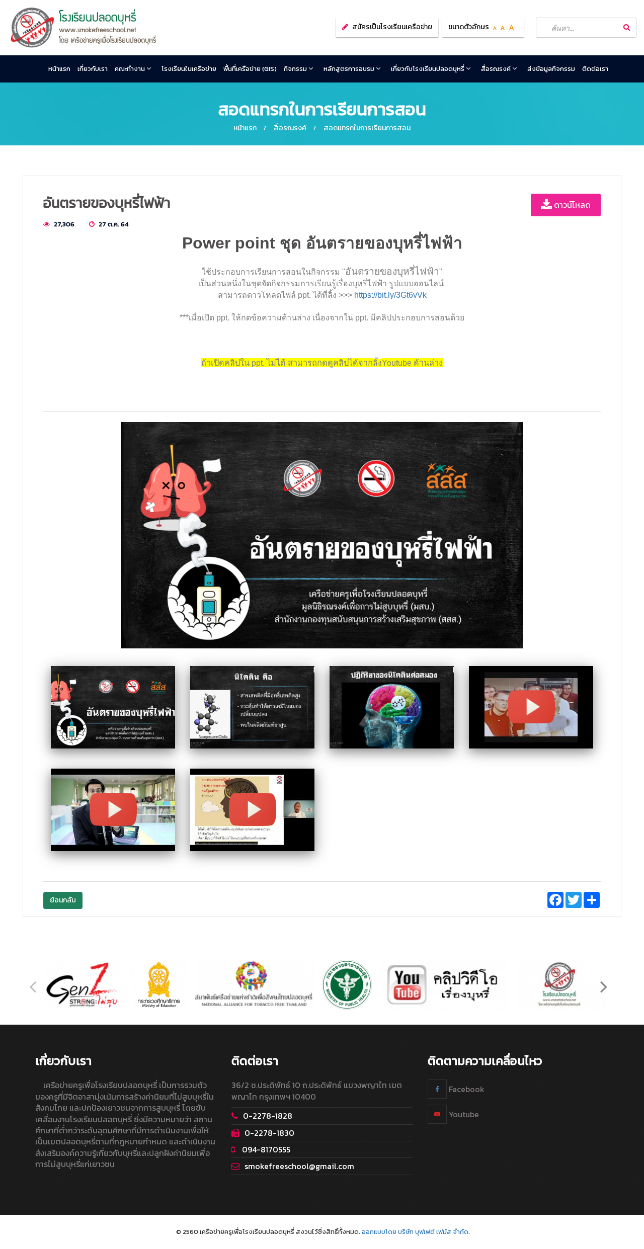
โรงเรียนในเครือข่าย (189, 68)
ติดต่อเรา (595, 68)
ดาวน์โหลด (571, 205)
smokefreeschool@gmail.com (299, 1166)
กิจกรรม (296, 68)
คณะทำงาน (130, 68)
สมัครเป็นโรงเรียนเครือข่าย (392, 27)
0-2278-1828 (267, 1115)
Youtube (463, 1114)
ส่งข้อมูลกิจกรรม (551, 68)
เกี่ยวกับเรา (92, 68)
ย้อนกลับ (63, 900)
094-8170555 (265, 1149)
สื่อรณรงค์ (496, 68)
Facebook (466, 1089)
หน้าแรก (59, 68)
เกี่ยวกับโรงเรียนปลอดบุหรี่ (428, 68)
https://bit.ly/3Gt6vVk (390, 295)
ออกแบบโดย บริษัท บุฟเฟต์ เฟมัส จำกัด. (416, 1231)
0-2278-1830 (269, 1132)
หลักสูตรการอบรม (350, 68)
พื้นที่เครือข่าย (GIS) (250, 68)
